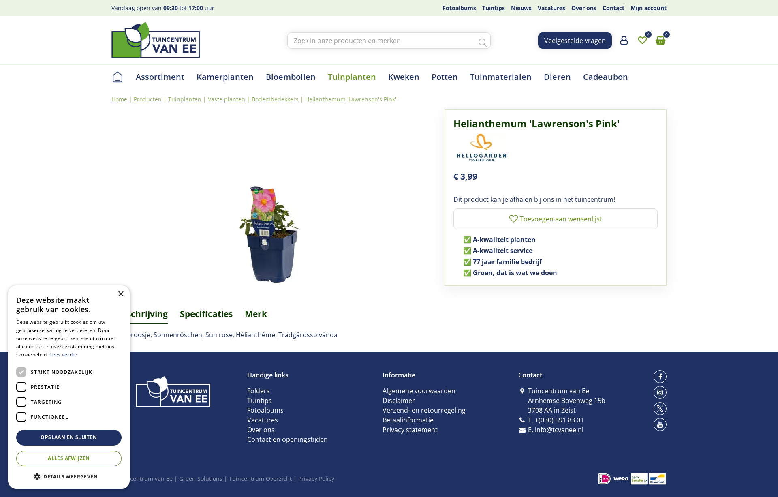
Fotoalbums (265, 410)
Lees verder (63, 354)
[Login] (624, 43)
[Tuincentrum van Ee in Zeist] (155, 40)
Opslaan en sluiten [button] (69, 437)
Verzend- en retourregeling (424, 410)
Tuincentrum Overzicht (260, 478)
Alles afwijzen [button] (69, 458)
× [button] (121, 294)
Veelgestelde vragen (575, 40)
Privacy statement (410, 429)
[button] (69, 476)
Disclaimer (399, 400)
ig (660, 392)
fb (660, 376)
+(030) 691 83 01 (559, 420)
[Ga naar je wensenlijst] (642, 40)
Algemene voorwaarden (419, 390)
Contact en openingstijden (287, 439)
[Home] (117, 77)
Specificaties (206, 313)
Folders (258, 390)
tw (660, 408)
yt (660, 424)
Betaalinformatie (408, 420)
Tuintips (259, 400)
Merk (256, 313)
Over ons (261, 429)
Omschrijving (139, 313)
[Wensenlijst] (642, 40)
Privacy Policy (316, 478)
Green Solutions (200, 478)
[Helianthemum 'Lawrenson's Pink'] (271, 200)
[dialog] (69, 387)
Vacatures (262, 420)
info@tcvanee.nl (559, 429)
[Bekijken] (660, 40)
